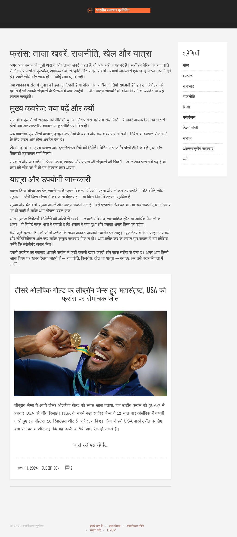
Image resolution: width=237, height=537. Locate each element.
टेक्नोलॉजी (190, 127)
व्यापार (187, 75)
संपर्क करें (95, 530)
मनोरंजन (189, 117)
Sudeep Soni (50, 468)
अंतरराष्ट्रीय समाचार (198, 148)
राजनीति (189, 96)
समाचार (188, 86)
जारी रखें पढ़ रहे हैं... (90, 444)
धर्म (185, 159)
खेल (186, 65)
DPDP (111, 530)
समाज (187, 138)
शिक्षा (186, 107)
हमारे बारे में (96, 526)
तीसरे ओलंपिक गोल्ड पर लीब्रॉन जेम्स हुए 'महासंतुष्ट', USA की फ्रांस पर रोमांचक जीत (90, 293)
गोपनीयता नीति (135, 526)
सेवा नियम (114, 526)
